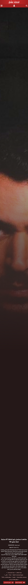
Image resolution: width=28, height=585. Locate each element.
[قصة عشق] (14, 2)
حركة (10, 575)
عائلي (6, 575)
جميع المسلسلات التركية (18, 575)
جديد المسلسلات (10, 572)
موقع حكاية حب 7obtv (6, 577)
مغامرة (14, 577)
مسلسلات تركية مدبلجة (22, 577)
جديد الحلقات (19, 572)
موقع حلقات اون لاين (13, 579)
